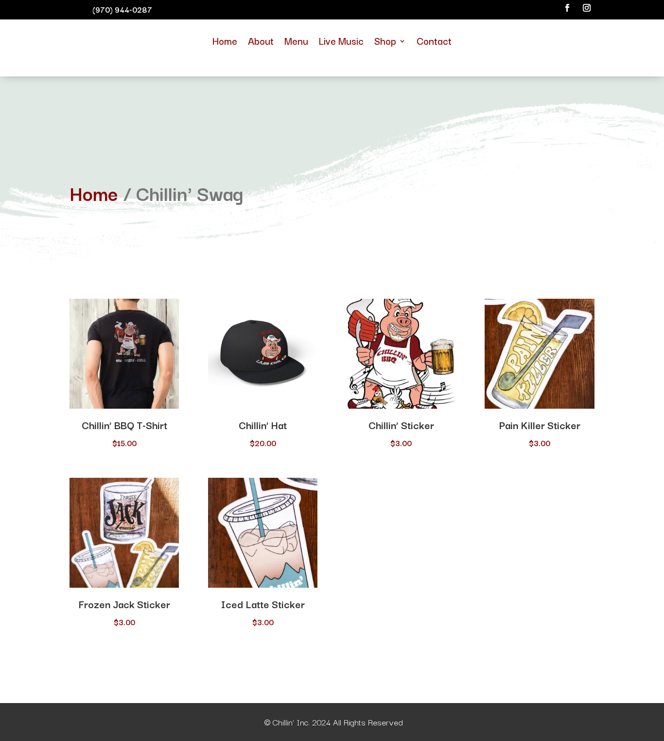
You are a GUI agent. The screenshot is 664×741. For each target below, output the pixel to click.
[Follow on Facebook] (567, 8)
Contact (434, 40)
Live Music (341, 40)
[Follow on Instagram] (586, 8)
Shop (385, 40)
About (261, 40)
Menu (296, 40)
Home (224, 40)
